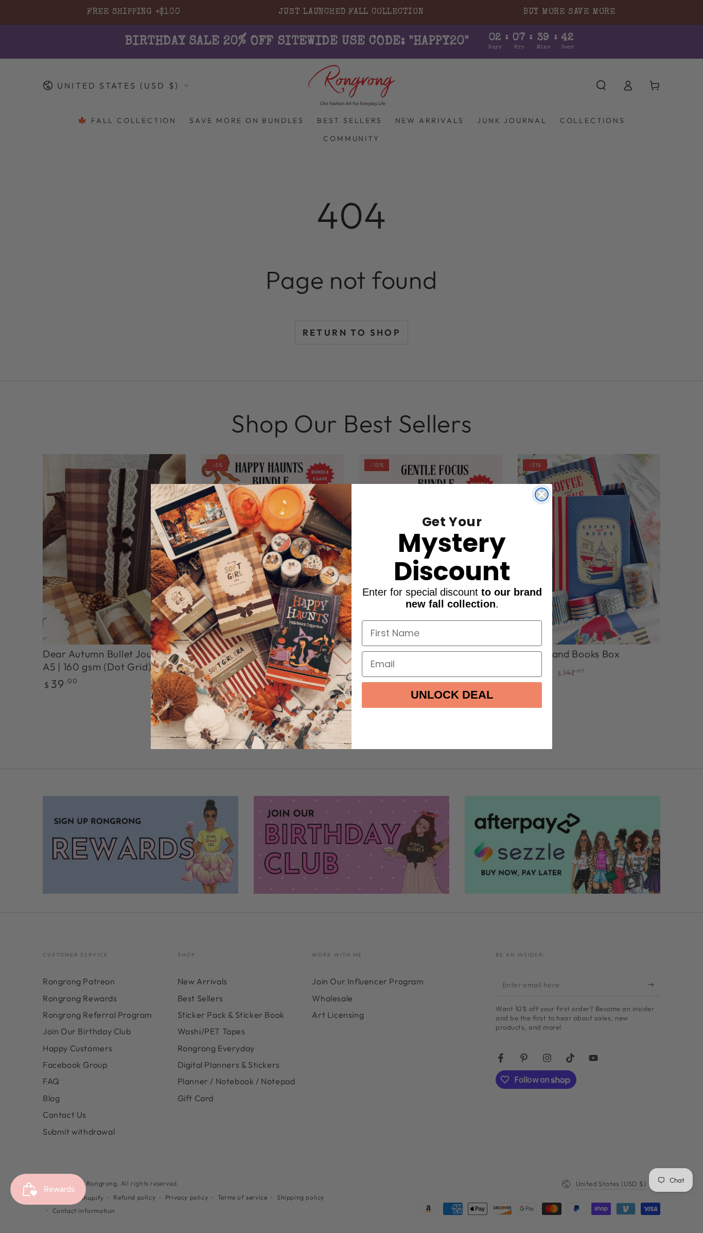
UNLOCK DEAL (452, 694)
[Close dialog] (541, 494)
